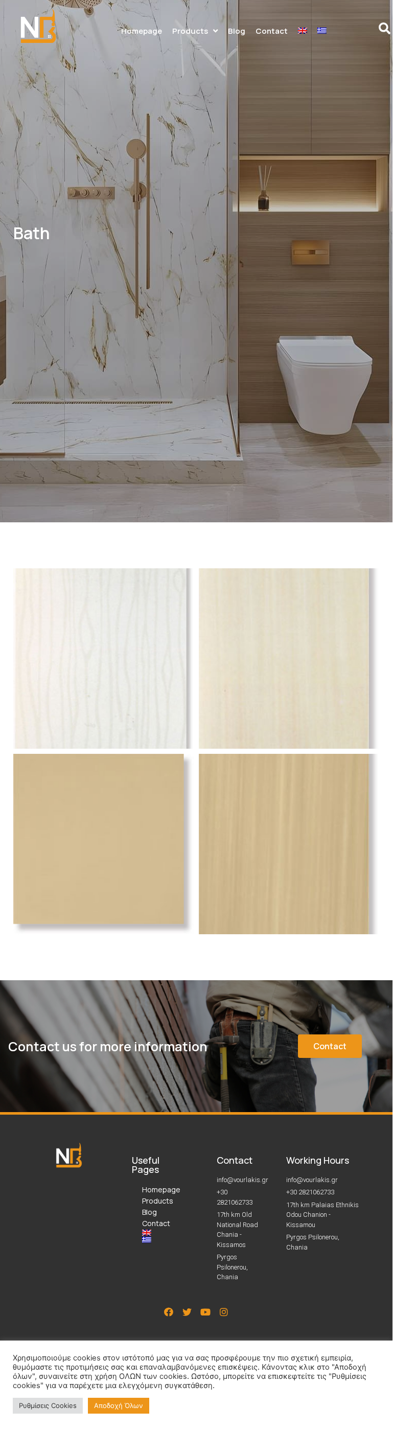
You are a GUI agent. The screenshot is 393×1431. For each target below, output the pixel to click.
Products (157, 1201)
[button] (330, 1046)
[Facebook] (168, 1312)
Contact (156, 1223)
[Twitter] (187, 1312)
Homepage (159, 1189)
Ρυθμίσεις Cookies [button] (48, 1405)
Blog (149, 1212)
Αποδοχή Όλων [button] (118, 1405)
